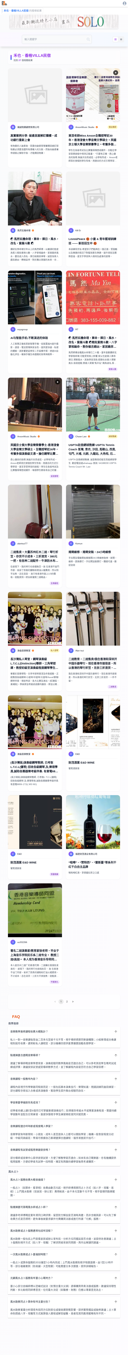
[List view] (121, 39)
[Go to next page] (72, 1001)
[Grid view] (115, 39)
